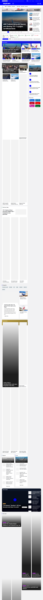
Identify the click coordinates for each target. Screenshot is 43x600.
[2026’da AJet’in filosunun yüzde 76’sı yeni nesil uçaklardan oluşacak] (21, 481)
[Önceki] (9, 39)
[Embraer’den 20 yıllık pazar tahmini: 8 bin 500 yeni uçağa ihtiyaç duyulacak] (35, 19)
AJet (4, 48)
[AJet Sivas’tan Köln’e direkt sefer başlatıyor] (21, 469)
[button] (40, 3)
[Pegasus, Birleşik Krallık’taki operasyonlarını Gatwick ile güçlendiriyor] (23, 172)
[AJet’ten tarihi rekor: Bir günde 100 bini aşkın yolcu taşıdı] (35, 14)
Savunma (10, 287)
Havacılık (21, 287)
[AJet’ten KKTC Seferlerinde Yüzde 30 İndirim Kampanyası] (21, 465)
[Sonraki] (10, 39)
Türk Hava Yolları (5, 287)
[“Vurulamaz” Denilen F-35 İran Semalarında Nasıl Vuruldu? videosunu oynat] (15, 499)
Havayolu (25, 287)
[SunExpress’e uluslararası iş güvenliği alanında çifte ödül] (35, 57)
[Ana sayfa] (2, 6)
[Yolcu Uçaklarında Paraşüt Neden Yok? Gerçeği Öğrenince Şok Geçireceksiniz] (26, 546)
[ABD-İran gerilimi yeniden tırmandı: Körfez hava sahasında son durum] (6, 172)
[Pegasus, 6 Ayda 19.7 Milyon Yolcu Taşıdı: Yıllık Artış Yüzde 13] (8, 483)
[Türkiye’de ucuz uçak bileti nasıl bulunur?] (31, 584)
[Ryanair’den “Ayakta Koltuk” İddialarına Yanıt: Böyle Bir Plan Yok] (11, 521)
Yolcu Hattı (4, 522)
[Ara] (38, 3)
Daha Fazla (8, 486)
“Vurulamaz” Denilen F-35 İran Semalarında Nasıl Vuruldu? (36, 492)
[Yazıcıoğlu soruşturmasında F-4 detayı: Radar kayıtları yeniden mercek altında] (16, 57)
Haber (17, 287)
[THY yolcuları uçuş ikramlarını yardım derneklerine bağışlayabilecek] (14, 250)
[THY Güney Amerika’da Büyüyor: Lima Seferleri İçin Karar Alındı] (6, 250)
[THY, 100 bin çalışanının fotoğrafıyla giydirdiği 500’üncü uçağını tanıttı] (23, 250)
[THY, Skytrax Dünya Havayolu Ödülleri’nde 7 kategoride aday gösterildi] (35, 24)
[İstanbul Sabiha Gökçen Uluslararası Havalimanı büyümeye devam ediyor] (23, 354)
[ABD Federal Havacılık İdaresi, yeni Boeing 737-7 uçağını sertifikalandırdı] (15, 21)
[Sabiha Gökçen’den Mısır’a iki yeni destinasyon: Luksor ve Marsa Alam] (15, 420)
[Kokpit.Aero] (7, 3)
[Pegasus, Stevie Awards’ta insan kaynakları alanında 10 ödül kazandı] (8, 478)
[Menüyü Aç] (13, 3)
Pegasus (3, 289)
